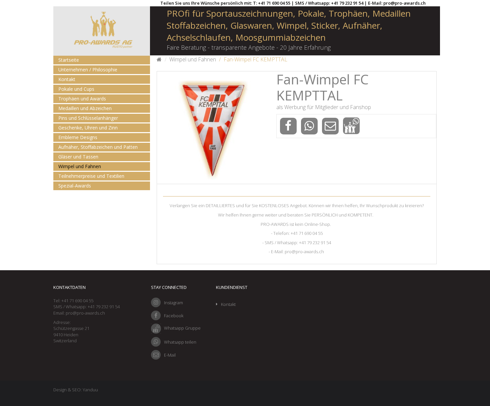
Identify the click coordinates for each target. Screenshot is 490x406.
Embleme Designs (77, 137)
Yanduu (90, 390)
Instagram (173, 303)
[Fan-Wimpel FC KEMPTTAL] (213, 127)
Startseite (68, 60)
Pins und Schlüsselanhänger (88, 118)
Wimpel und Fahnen (79, 166)
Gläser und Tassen (78, 156)
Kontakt (66, 79)
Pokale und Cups (76, 89)
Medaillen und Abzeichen (85, 108)
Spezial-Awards (74, 185)
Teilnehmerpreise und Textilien (91, 176)
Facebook (173, 316)
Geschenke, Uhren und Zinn (88, 127)
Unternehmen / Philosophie (87, 69)
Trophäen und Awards (82, 98)
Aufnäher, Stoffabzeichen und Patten (98, 147)
